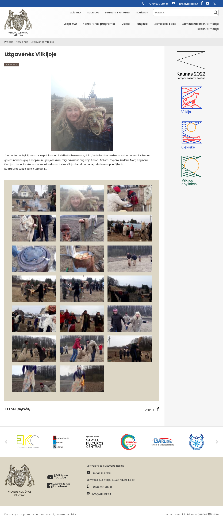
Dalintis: (150, 409)
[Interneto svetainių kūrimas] (208, 514)
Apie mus (76, 12)
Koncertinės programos (99, 24)
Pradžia (8, 42)
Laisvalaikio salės (164, 24)
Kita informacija (208, 29)
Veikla (125, 24)
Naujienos (142, 12)
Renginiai (142, 24)
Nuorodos (93, 12)
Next (217, 442)
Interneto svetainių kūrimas (180, 514)
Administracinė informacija (200, 24)
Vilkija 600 (70, 24)
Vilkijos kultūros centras (18, 33)
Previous (6, 442)
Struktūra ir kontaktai (117, 12)
